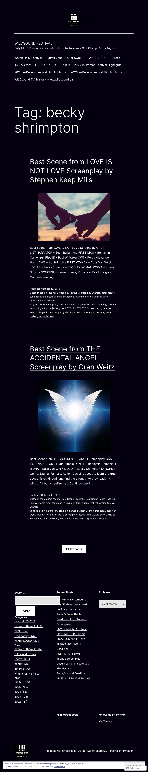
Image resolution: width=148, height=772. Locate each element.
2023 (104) (21, 696)
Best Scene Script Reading (100, 498)
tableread (47, 296)
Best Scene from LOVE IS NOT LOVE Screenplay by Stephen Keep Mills (71, 170)
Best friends (53, 498)
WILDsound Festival (33, 43)
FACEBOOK (42, 65)
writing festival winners (42, 300)
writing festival (90, 502)
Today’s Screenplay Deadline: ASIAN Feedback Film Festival (73, 663)
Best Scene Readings (73, 498)
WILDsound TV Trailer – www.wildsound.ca (43, 79)
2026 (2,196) (22, 681)
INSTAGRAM (22, 65)
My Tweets (105, 721)
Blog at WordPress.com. (61, 750)
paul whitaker (49, 312)
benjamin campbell (69, 510)
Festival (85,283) (24, 621)
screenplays (108, 292)
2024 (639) (21, 691)
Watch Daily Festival (28, 58)
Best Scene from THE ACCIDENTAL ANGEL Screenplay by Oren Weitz (72, 358)
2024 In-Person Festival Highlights (97, 65)
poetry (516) (22, 663)
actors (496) (22, 668)
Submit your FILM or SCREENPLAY (69, 58)
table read (35, 296)
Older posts (74, 549)
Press (116, 58)
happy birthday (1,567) (28, 649)
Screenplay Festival (67, 292)
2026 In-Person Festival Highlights (94, 72)
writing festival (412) (27, 673)
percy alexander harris (70, 312)
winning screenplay (64, 296)
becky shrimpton (48, 304)
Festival (51, 292)
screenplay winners (89, 292)
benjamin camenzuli (69, 304)
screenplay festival (94, 312)
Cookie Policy (59, 766)
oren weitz (58, 514)
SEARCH (103, 58)
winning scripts (98, 518)
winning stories (84, 296)
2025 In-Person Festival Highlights (38, 72)
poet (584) (21, 630)
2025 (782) (21, 686)
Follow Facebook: (67, 714)
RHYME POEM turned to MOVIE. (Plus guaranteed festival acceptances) (72, 604)
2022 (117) (20, 701)
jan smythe (58, 308)
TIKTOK (65, 65)
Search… (19, 592)
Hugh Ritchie (44, 308)
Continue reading (42, 277)
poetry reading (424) (27, 640)
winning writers (102, 296)
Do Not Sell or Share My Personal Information (106, 750)
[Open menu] (125, 65)
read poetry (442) (25, 636)
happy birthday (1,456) (28, 626)
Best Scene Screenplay (93, 304)
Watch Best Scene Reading (74, 518)
